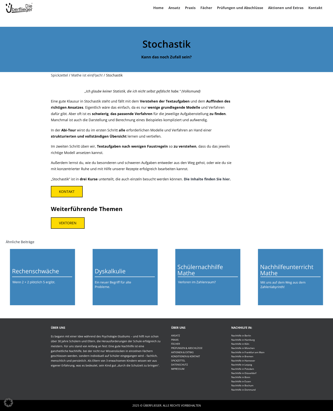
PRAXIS (175, 339)
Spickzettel (59, 75)
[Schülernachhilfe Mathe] (208, 277)
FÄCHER (175, 343)
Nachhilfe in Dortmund (243, 389)
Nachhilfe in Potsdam (242, 369)
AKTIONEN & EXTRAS (182, 352)
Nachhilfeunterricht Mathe (290, 273)
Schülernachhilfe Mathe (207, 273)
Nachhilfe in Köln (240, 343)
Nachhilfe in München (243, 348)
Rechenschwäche (42, 273)
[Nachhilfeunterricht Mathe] (290, 277)
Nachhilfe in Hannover (243, 360)
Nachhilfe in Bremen (242, 356)
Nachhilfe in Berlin (241, 335)
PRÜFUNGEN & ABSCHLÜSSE (187, 348)
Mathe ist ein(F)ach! (87, 75)
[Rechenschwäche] (42, 277)
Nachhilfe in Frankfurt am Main (247, 352)
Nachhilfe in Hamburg (243, 339)
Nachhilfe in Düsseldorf (243, 373)
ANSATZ (175, 335)
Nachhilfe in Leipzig (241, 364)
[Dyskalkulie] (125, 277)
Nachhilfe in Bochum (242, 385)
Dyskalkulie (125, 273)
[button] (8, 402)
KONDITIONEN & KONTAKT (185, 356)
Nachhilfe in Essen (241, 381)
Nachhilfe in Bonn (240, 377)
